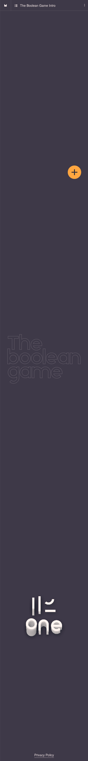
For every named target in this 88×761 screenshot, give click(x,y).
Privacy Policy (44, 755)
